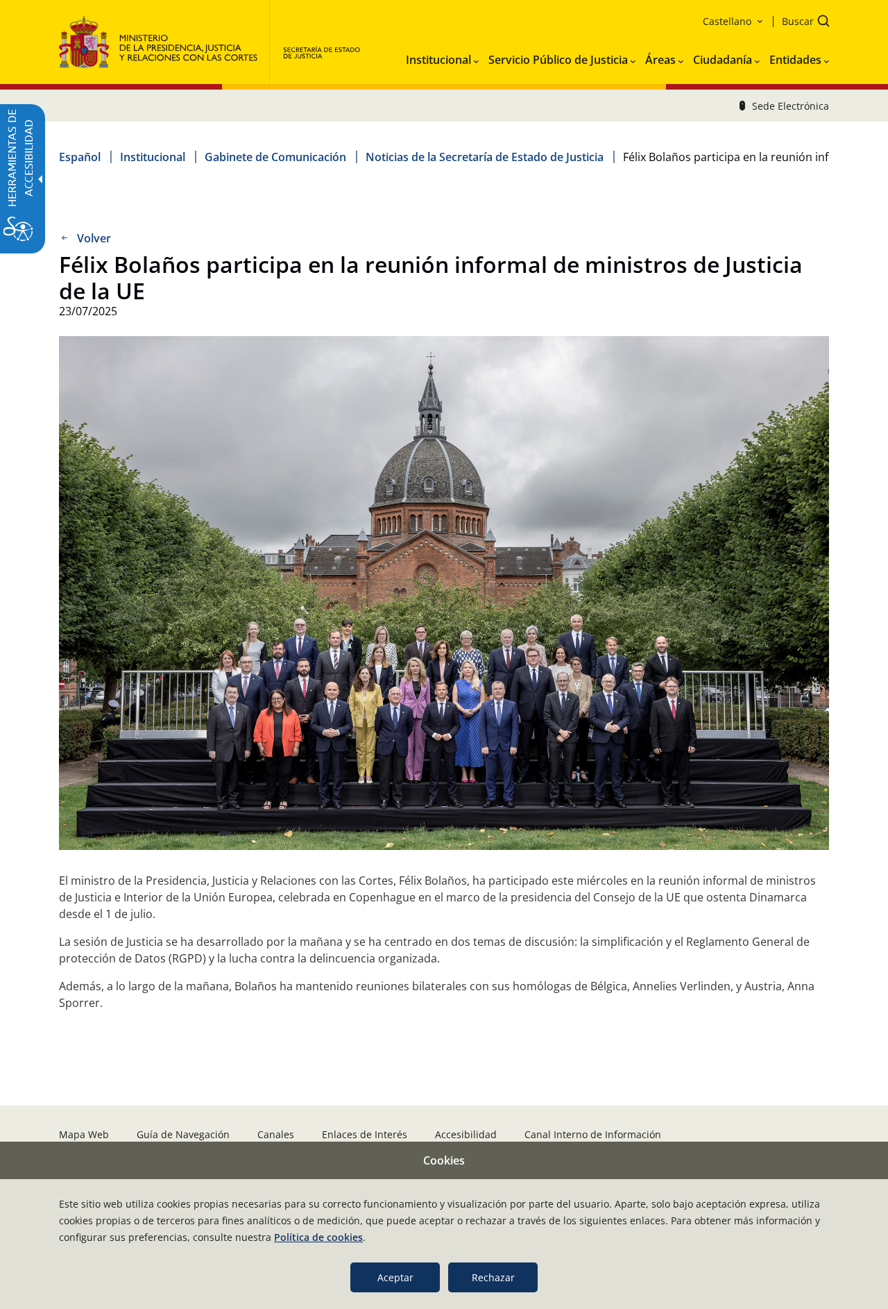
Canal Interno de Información (592, 1134)
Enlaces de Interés (364, 1134)
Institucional (152, 157)
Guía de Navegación (183, 1134)
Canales (275, 1134)
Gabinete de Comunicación (275, 157)
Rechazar (493, 1277)
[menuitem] (442, 57)
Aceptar (395, 1277)
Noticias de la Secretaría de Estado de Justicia (485, 157)
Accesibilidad (466, 1134)
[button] (801, 22)
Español (80, 157)
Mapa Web (84, 1134)
